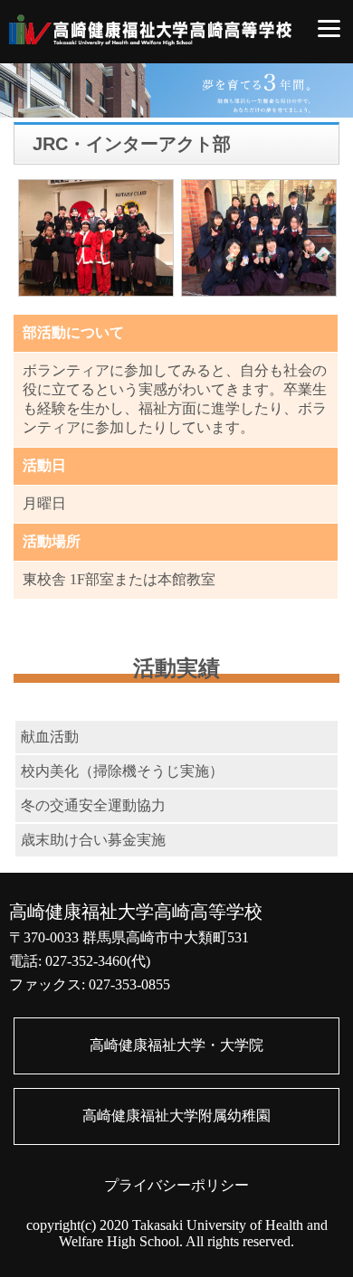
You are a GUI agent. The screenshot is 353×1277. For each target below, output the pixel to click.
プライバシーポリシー (176, 1185)
